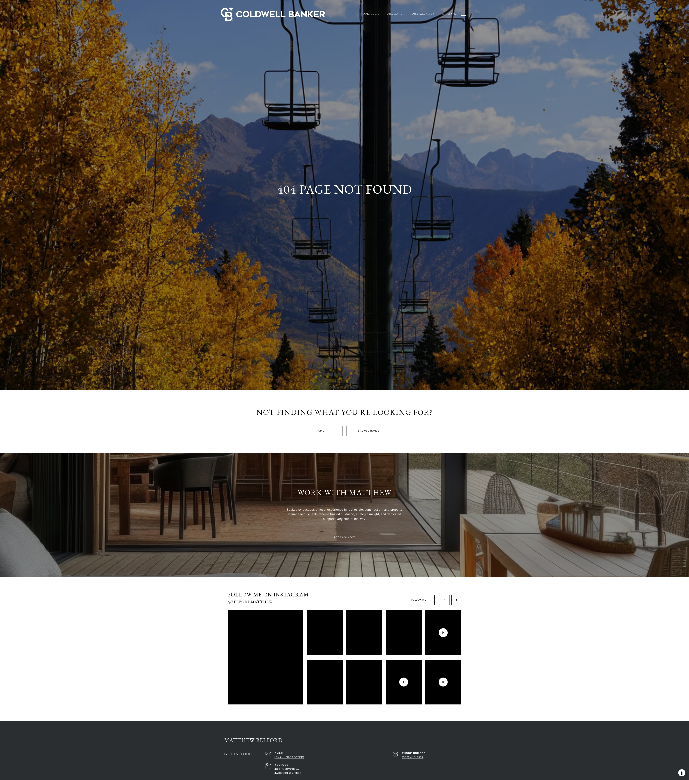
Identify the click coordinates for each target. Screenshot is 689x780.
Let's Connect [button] (344, 538)
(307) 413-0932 (412, 757)
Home (320, 431)
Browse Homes (368, 431)
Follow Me (418, 600)
